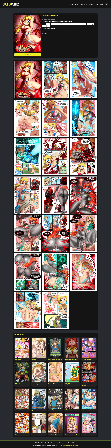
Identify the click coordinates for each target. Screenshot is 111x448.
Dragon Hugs (35, 384)
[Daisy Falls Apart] (72, 372)
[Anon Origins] (89, 423)
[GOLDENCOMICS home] (11, 4)
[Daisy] (22, 423)
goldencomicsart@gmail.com (70, 445)
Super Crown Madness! (87, 410)
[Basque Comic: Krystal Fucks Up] (89, 372)
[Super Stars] (22, 348)
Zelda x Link (68, 410)
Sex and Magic (90, 24)
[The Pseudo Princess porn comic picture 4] (27, 118)
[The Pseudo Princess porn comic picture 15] (83, 233)
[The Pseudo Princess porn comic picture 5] (55, 118)
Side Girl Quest (52, 410)
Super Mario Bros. (31, 12)
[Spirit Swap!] (39, 399)
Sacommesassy (50, 28)
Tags (97, 4)
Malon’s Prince (18, 410)
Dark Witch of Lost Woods (55, 359)
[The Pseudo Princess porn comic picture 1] (27, 79)
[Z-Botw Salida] (22, 372)
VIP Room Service (86, 359)
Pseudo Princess (82, 24)
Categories (91, 4)
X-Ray (48, 26)
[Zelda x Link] (72, 399)
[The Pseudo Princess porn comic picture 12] (83, 195)
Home (71, 4)
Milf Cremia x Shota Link (71, 359)
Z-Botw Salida (18, 384)
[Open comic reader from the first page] (27, 33)
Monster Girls (74, 24)
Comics (76, 4)
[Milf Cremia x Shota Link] (72, 348)
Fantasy (63, 24)
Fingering (68, 24)
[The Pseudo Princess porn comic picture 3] (83, 79)
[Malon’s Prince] (22, 399)
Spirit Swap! (35, 410)
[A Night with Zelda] (55, 423)
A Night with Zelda (53, 434)
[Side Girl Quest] (55, 399)
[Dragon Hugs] (39, 372)
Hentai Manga (83, 4)
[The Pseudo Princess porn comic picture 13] (27, 233)
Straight (44, 26)
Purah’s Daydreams (36, 434)
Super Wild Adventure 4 (71, 434)
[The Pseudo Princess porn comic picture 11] (55, 195)
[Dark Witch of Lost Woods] (55, 348)
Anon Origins (85, 434)
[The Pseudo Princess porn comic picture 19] (27, 310)
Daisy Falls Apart (69, 384)
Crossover (58, 24)
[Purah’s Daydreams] (39, 423)
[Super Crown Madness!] (89, 399)
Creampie (53, 24)
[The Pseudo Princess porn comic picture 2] (55, 79)
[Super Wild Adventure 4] (72, 423)
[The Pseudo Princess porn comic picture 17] (55, 272)
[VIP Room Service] (89, 348)
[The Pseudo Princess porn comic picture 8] (55, 156)
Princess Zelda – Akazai (54, 384)
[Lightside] (39, 348)
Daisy (16, 434)
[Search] (106, 4)
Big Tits (48, 24)
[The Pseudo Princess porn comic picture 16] (27, 272)
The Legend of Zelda (67, 21)
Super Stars (18, 359)
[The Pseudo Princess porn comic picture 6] (83, 118)
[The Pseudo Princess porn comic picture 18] (83, 272)
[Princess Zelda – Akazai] (55, 372)
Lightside (34, 359)
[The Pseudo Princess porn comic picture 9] (83, 156)
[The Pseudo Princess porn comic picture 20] (55, 310)
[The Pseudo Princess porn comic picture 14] (55, 233)
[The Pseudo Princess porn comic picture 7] (27, 156)
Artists (101, 4)
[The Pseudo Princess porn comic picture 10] (27, 195)
